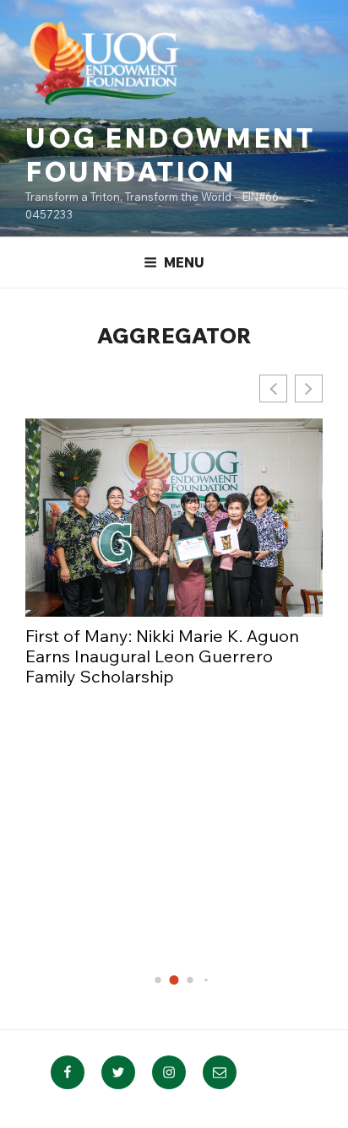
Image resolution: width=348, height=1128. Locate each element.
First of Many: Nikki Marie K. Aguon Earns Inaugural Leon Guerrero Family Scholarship (162, 656)
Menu (184, 262)
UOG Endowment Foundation (169, 154)
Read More (65, 738)
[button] (309, 388)
